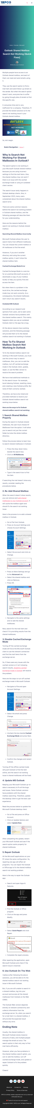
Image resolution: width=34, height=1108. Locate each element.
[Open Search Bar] (27, 2)
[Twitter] (15, 1081)
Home (11, 45)
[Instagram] (19, 1081)
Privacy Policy (10, 1090)
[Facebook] (11, 1081)
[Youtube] (23, 1081)
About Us (9, 1087)
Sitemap (25, 1087)
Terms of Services (22, 1090)
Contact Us (17, 1087)
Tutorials (16, 45)
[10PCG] (6, 2)
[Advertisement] (17, 27)
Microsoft (21, 45)
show (21, 147)
